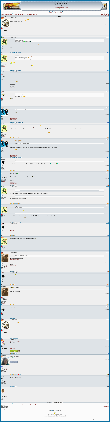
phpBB (52, 410)
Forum (67, 7)
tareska (2, 387)
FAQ (53, 11)
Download (61, 12)
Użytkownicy (58, 11)
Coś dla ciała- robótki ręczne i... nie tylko (18, 14)
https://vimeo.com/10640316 (13, 378)
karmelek (2, 252)
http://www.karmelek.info (13, 265)
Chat (57, 12)
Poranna (2, 17)
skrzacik (2, 37)
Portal (65, 7)
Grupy (63, 11)
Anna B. (2, 71)
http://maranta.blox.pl (13, 119)
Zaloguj (53, 12)
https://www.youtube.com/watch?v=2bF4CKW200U (16, 343)
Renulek (2, 91)
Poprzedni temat (103, 14)
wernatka (2, 339)
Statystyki (70, 11)
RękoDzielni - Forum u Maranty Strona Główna (6, 14)
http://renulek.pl (12, 103)
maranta (2, 107)
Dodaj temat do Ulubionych (106, 406)
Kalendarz (66, 11)
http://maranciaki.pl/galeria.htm (13, 118)
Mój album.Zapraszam (12, 348)
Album (55, 12)
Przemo (56, 410)
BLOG (10, 26)
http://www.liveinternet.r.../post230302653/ (15, 341)
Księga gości (62, 7)
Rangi (61, 11)
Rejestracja (50, 12)
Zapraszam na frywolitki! (13, 87)
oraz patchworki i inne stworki (13, 183)
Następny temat (107, 14)
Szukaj (55, 11)
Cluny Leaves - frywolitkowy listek (33, 14)
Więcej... (4, 34)
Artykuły (51, 11)
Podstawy (28, 14)
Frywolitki (25, 14)
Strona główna (56, 7)
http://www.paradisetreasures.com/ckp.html (15, 259)
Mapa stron (59, 7)
